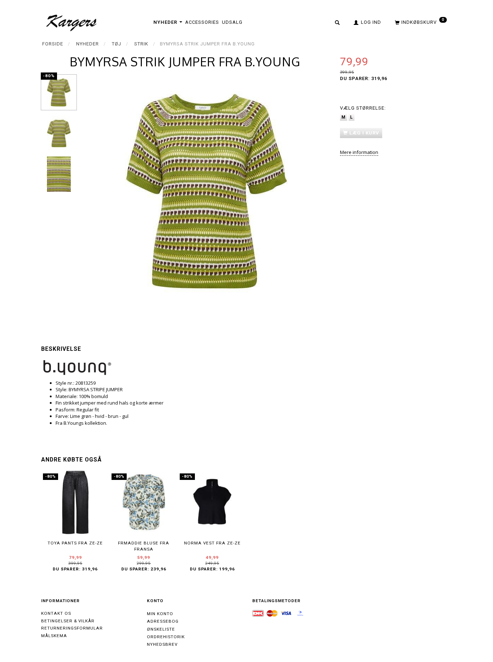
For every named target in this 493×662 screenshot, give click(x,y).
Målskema (54, 635)
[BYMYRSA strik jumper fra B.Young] (206, 191)
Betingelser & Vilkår (68, 620)
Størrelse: (363, 108)
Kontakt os (56, 613)
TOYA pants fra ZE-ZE (75, 543)
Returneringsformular (72, 628)
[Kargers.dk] (71, 22)
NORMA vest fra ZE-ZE (212, 543)
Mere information (359, 152)
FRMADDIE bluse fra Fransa (143, 546)
